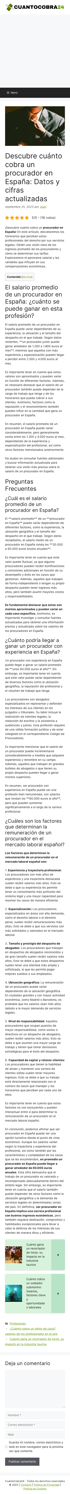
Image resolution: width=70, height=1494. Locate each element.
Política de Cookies (35, 1488)
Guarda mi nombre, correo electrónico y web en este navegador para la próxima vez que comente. (36, 1447)
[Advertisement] (35, 51)
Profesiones (18, 1323)
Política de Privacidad (46, 1484)
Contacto (26, 1484)
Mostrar (26, 277)
